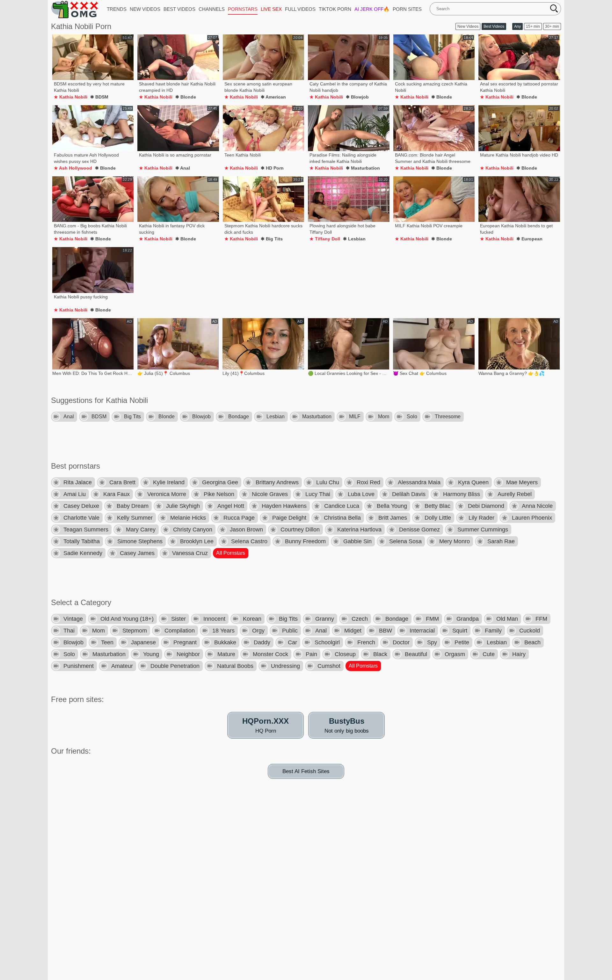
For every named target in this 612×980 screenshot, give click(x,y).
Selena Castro (249, 541)
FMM (432, 619)
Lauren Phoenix (532, 518)
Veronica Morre (166, 494)
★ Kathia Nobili (70, 96)
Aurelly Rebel (515, 494)
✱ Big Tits (272, 238)
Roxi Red (368, 482)
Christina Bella (342, 518)
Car (292, 642)
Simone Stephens (140, 541)
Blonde (166, 416)
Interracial (422, 630)
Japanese (143, 642)
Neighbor (188, 654)
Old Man (507, 619)
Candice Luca (341, 506)
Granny (324, 619)
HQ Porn (265, 725)
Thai (69, 630)
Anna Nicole (537, 506)
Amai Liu (74, 494)
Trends (117, 9)
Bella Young (392, 506)
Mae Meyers (522, 482)
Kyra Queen (473, 482)
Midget (352, 630)
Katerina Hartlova (359, 529)
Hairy (519, 654)
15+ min (533, 26)
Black (380, 654)
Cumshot (328, 666)
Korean (252, 619)
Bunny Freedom (305, 541)
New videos (145, 9)
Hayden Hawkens (284, 506)
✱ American (273, 96)
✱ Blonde (185, 96)
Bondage (238, 416)
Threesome (448, 416)
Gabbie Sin (357, 541)
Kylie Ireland (169, 482)
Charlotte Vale (81, 518)
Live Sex (271, 9)
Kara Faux (116, 494)
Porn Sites (407, 9)
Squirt (459, 630)
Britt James (392, 518)
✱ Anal (182, 168)
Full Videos (300, 9)
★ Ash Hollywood (73, 168)
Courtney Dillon (300, 529)
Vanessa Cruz (190, 553)
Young (151, 654)
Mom (383, 416)
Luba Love (361, 494)
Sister (178, 619)
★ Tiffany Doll (325, 238)
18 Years (223, 630)
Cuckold (529, 630)
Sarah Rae (501, 541)
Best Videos (494, 26)
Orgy (258, 630)
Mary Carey (141, 529)
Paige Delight (289, 518)
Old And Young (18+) (127, 619)
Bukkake (225, 642)
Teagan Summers (85, 529)
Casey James (137, 553)
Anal (68, 416)
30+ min (552, 26)
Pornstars (243, 9)
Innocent (214, 619)
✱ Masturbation (363, 168)
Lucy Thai (317, 494)
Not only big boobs (346, 725)
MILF (355, 416)
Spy (432, 642)
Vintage (73, 619)
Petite (462, 642)
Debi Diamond (486, 506)
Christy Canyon (192, 529)
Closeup (345, 654)
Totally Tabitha (81, 541)
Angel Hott (230, 506)
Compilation (179, 630)
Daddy (262, 642)
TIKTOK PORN (335, 9)
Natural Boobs (235, 666)
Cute (489, 654)
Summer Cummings (482, 529)
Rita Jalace (77, 482)
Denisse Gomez (419, 529)
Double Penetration (175, 666)
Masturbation (317, 416)
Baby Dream (133, 506)
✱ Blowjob (357, 96)
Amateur (122, 666)
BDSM (98, 416)
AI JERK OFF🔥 (372, 9)
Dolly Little (438, 518)
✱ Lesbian (354, 238)
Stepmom (134, 630)
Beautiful (416, 654)
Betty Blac (437, 506)
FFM (541, 619)
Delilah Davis (409, 494)
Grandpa (467, 619)
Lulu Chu (327, 482)
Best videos (179, 9)
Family (493, 630)
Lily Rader (481, 518)
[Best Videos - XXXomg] (75, 9)
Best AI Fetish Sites (306, 771)
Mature (226, 654)
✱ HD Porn (272, 168)
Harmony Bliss (461, 494)
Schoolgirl (327, 642)
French (366, 642)
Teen (107, 642)
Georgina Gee (220, 482)
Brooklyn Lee (197, 541)
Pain (311, 654)
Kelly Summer (135, 518)
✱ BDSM (99, 96)
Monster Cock (270, 654)
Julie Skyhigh (183, 506)
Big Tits (132, 416)
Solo (412, 416)
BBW (385, 630)
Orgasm (455, 654)
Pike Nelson (219, 494)
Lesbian (275, 416)
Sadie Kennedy (82, 553)
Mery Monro (454, 541)
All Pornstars (230, 553)
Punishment (78, 666)
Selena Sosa (405, 541)
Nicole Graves (270, 494)
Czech (360, 619)
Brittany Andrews (277, 482)
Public (290, 630)
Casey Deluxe (81, 506)
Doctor (401, 642)
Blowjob (201, 416)
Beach (532, 642)
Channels (212, 9)
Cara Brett (122, 482)
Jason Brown (246, 529)
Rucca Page (239, 518)
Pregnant (185, 642)
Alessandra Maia (419, 482)
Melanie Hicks (188, 518)
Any (517, 26)
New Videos (467, 26)
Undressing (285, 666)
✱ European (529, 238)
